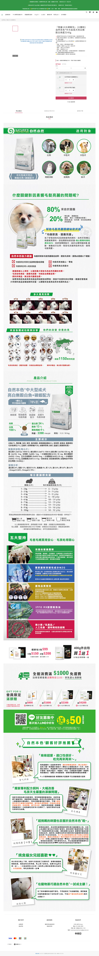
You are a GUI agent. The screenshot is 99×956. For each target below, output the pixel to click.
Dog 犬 (36, 14)
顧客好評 (49, 14)
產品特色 (21, 926)
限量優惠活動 (28, 14)
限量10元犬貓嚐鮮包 (11, 20)
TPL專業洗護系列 (17, 14)
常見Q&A (56, 14)
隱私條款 (37, 953)
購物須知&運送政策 (49, 924)
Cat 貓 (43, 14)
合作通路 (63, 14)
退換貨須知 (49, 926)
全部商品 (4, 20)
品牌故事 (7, 14)
